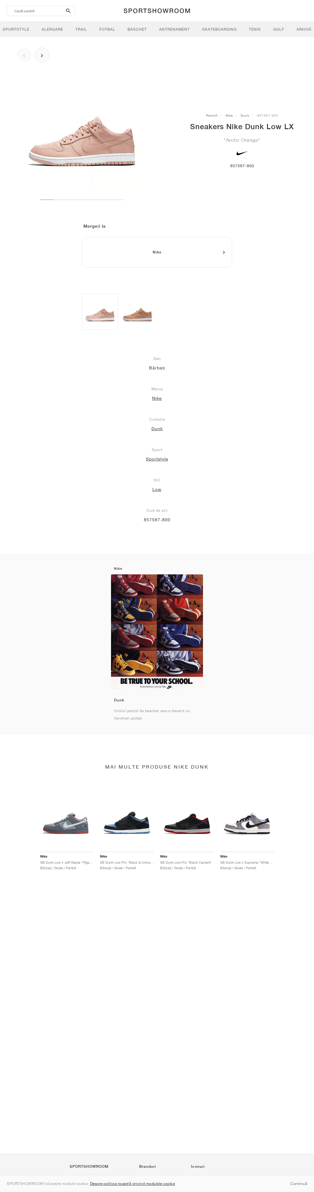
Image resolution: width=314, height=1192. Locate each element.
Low (157, 489)
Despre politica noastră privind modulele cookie (132, 1183)
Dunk (245, 115)
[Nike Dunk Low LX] (100, 312)
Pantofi (212, 115)
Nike (229, 115)
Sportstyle (157, 459)
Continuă (298, 1183)
